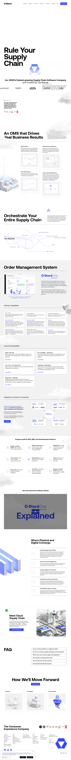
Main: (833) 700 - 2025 (53, 736)
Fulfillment (25, 3)
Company (47, 3)
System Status (51, 742)
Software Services (16, 740)
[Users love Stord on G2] (5, 112)
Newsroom (35, 737)
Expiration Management (17, 741)
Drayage (5, 741)
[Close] (33, 752)
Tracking (53, 3)
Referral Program (36, 741)
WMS (14, 736)
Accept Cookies (30, 757)
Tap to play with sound (35, 511)
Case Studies (35, 736)
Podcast (34, 740)
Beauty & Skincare (26, 736)
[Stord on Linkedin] (5, 750)
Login (57, 3)
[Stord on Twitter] (8, 750)
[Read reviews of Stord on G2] (7, 112)
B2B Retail (6, 737)
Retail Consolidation (7, 744)
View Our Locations (7, 745)
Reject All (22, 757)
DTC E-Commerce (7, 736)
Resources (42, 3)
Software (30, 3)
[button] (35, 240)
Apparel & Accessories (27, 737)
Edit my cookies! (4, 757)
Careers (41, 736)
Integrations (15, 737)
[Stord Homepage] (8, 3)
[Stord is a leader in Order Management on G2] (12, 112)
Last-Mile (5, 740)
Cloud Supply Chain (44, 737)
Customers (36, 3)
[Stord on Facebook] (11, 750)
